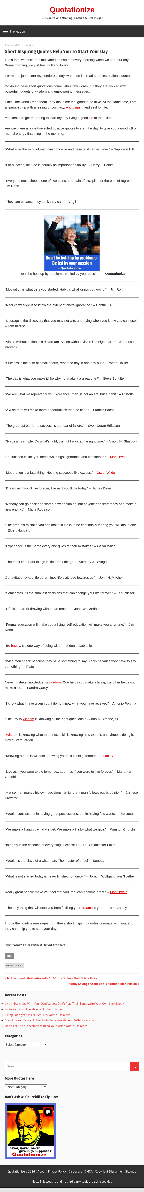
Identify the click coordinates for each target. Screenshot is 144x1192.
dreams (87, 908)
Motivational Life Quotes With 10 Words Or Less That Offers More (52, 978)
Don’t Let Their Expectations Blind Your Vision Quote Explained (46, 1026)
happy (15, 646)
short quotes (14, 965)
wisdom (55, 682)
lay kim (29, 45)
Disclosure (75, 1171)
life (91, 118)
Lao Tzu (109, 756)
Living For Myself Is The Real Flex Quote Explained (37, 1015)
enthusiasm (74, 107)
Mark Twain (118, 457)
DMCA (88, 1171)
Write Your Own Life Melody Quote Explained (34, 1009)
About (42, 1171)
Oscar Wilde (106, 472)
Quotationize (72, 10)
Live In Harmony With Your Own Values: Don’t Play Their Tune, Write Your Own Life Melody (64, 1003)
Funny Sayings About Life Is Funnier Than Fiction (103, 984)
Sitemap (130, 1171)
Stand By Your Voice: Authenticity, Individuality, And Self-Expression (49, 1020)
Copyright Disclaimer (109, 1171)
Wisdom (12, 735)
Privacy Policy (57, 1171)
